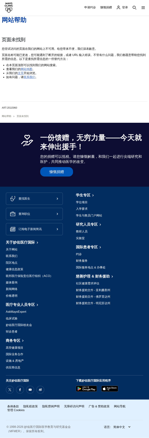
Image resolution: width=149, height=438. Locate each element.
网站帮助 (14, 19)
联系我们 (29, 77)
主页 (21, 73)
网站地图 (26, 69)
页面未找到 (23, 116)
